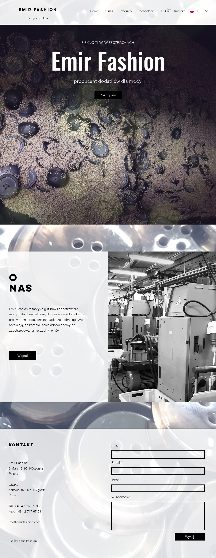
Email (115, 462)
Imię (114, 445)
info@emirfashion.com (24, 522)
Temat (116, 480)
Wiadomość (120, 497)
